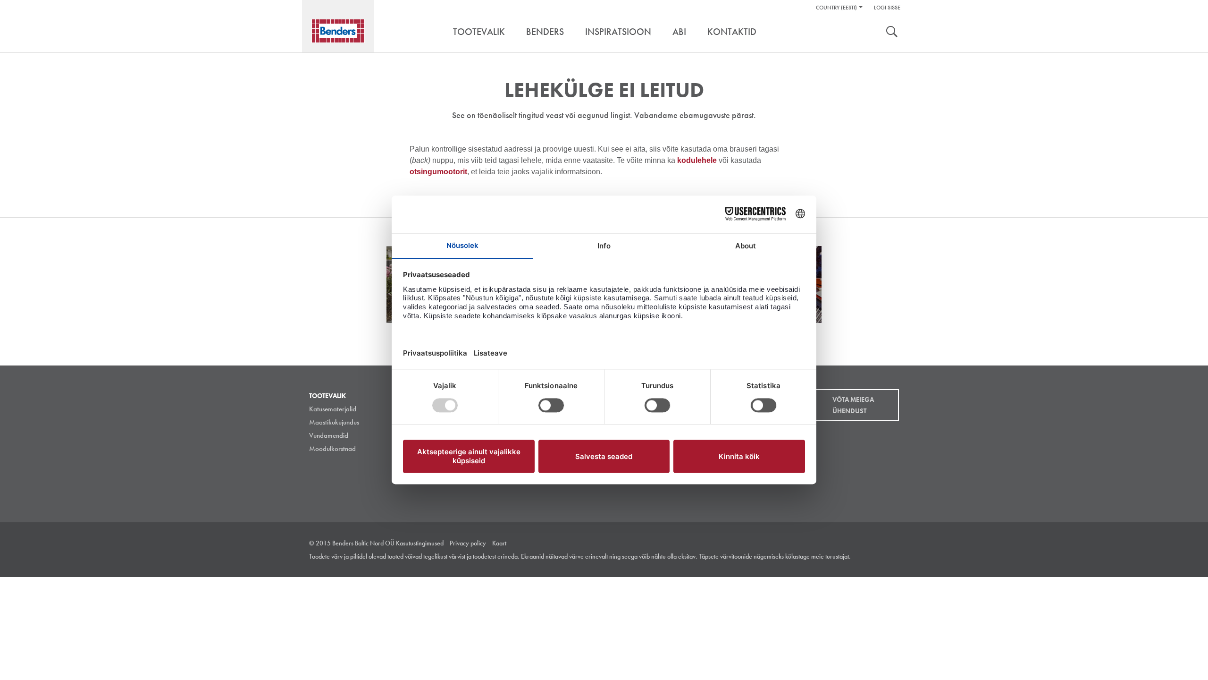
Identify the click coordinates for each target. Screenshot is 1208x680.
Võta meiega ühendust (853, 405)
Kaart (499, 543)
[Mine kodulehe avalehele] (338, 31)
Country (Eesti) (836, 7)
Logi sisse (887, 7)
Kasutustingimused (420, 543)
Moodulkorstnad (332, 448)
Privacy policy (468, 543)
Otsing (891, 32)
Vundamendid (328, 435)
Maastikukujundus (334, 422)
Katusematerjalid (332, 409)
